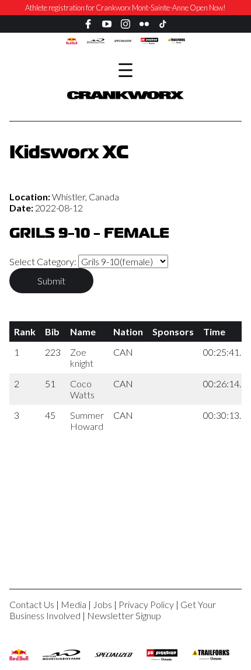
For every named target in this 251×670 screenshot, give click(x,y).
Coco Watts (82, 389)
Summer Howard (87, 420)
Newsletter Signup (124, 615)
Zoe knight (81, 357)
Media (73, 604)
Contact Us (31, 604)
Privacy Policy (146, 604)
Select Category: (43, 261)
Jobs (102, 604)
